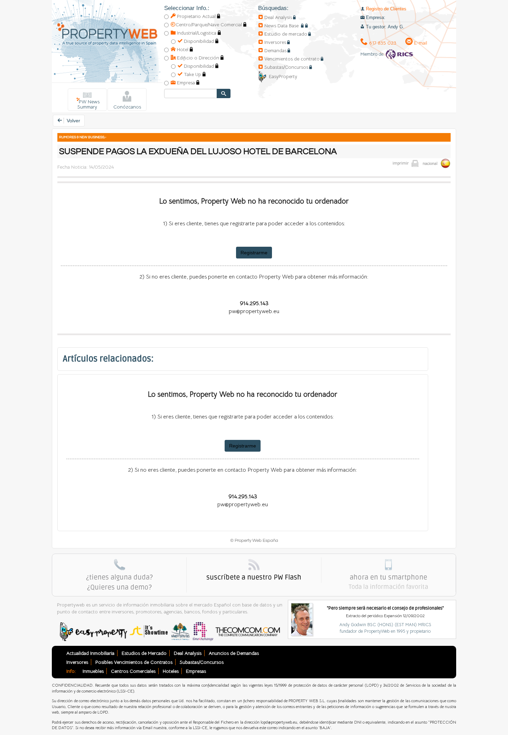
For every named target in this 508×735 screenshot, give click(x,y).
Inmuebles (93, 671)
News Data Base (282, 25)
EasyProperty (283, 76)
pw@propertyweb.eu (254, 311)
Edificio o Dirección (197, 58)
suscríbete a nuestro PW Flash (253, 577)
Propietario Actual (196, 16)
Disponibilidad (198, 41)
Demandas (275, 50)
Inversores (275, 42)
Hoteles (171, 671)
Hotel (182, 49)
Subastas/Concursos (286, 67)
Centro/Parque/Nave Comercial (209, 24)
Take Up (191, 74)
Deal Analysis (278, 17)
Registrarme (254, 252)
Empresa (185, 82)
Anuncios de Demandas (234, 653)
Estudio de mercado (285, 34)
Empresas (196, 671)
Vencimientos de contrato (292, 59)
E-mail (420, 43)
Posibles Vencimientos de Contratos (133, 662)
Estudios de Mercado (144, 653)
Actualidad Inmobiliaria (90, 653)
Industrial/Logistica (196, 33)
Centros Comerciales (133, 671)
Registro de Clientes (386, 8)
